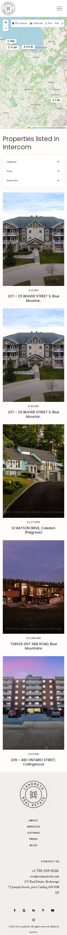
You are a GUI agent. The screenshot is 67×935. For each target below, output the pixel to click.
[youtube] (52, 910)
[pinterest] (43, 910)
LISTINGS (33, 833)
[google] (24, 910)
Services (33, 826)
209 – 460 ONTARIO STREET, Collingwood (33, 762)
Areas (9, 171)
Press (33, 839)
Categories (12, 161)
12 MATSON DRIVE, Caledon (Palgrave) (33, 530)
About (33, 820)
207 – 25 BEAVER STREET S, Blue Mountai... (33, 298)
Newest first (12, 180)
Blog (33, 845)
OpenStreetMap (47, 127)
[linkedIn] (33, 910)
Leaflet (33, 127)
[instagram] (33, 920)
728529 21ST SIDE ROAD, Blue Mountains (33, 646)
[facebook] (14, 910)
